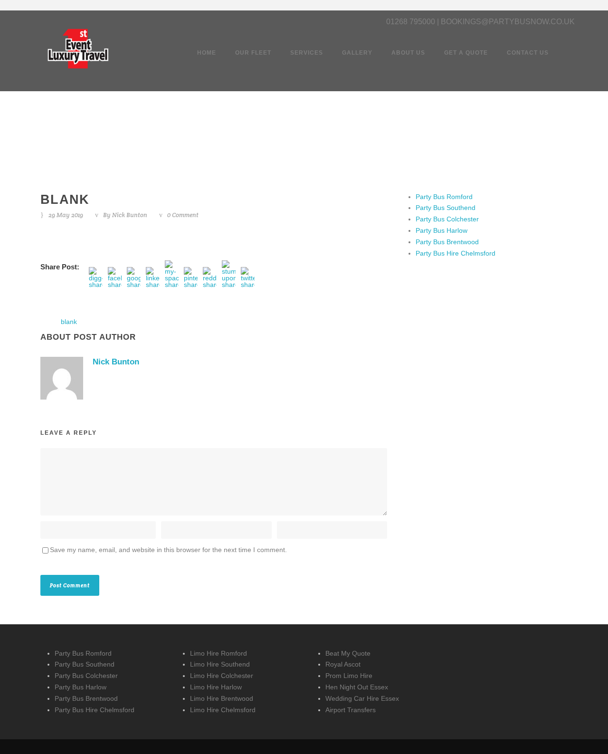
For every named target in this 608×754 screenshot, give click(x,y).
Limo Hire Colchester (221, 675)
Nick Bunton (129, 215)
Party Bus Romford (444, 196)
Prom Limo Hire (348, 675)
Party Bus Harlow (441, 230)
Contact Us (528, 52)
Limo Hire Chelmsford (223, 710)
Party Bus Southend (445, 207)
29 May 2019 (65, 215)
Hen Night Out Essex (356, 687)
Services (306, 52)
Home (206, 52)
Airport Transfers (350, 710)
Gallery (357, 52)
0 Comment (183, 215)
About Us (408, 52)
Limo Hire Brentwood (221, 698)
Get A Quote (466, 52)
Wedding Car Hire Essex (362, 698)
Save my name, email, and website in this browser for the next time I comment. (168, 550)
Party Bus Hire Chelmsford (455, 253)
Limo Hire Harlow (216, 687)
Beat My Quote (347, 653)
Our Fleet (253, 52)
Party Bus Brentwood (447, 242)
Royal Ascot (343, 664)
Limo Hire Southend (220, 664)
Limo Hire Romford (218, 653)
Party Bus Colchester (447, 219)
